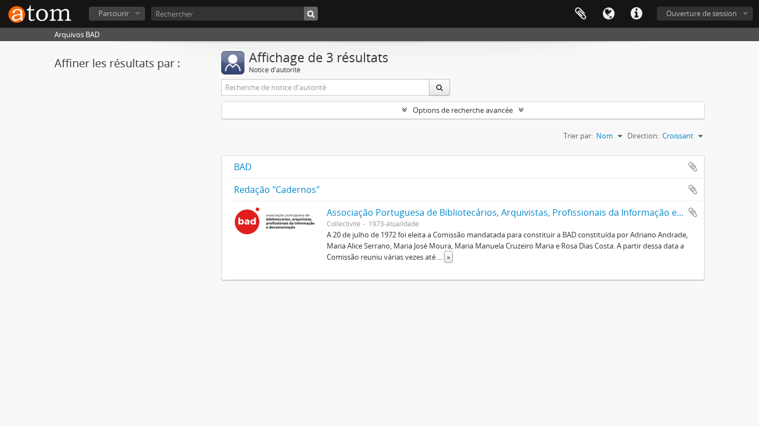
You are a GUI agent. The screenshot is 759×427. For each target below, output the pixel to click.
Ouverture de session (701, 13)
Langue (608, 14)
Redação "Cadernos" (276, 189)
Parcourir (113, 13)
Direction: (643, 136)
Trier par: (578, 136)
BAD (243, 167)
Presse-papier (581, 14)
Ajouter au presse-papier (692, 166)
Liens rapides (636, 14)
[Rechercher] (311, 14)
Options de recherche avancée (463, 110)
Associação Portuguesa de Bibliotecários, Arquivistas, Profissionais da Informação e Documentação (535, 212)
